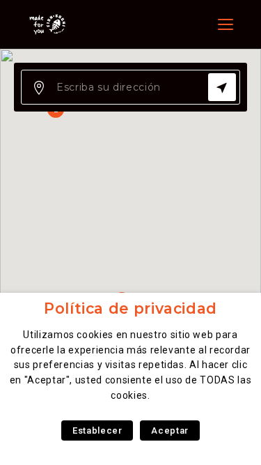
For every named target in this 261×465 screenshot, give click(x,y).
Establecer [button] (97, 430)
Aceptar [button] (169, 430)
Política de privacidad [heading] (130, 308)
